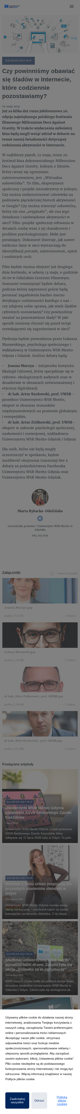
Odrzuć (39, 1100)
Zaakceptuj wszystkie (17, 1100)
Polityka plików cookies (62, 1100)
